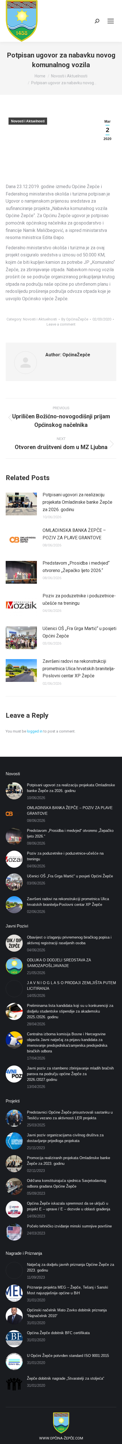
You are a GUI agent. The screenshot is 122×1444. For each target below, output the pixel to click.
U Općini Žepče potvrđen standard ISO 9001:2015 (68, 1356)
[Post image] (21, 504)
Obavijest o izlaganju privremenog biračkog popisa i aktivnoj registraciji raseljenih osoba (69, 940)
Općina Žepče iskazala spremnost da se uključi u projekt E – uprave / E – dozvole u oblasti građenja (68, 1206)
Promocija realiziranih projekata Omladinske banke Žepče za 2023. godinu (68, 1161)
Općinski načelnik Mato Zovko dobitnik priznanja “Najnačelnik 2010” (67, 1313)
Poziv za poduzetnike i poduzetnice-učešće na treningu (79, 599)
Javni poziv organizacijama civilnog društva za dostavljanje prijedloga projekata (65, 1138)
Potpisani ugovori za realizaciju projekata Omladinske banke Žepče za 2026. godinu (77, 502)
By (74, 319)
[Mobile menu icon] (110, 21)
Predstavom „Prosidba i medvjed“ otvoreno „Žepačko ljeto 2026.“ (76, 566)
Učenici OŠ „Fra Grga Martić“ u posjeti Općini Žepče (79, 632)
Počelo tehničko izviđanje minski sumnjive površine (69, 1226)
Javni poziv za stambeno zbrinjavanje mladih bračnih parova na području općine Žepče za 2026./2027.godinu (70, 1074)
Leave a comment (61, 324)
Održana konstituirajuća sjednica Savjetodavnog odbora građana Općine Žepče (66, 1183)
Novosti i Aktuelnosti (28, 121)
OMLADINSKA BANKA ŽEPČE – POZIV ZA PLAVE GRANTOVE (74, 534)
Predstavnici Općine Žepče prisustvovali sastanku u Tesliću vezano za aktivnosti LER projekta (70, 1115)
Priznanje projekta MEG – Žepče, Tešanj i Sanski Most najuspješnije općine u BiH (67, 1290)
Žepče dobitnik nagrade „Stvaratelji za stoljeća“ (65, 1378)
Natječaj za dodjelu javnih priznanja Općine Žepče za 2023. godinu (70, 1267)
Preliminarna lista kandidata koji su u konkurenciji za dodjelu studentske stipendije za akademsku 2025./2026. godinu (70, 1011)
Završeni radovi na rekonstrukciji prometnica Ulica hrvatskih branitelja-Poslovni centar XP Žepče (79, 668)
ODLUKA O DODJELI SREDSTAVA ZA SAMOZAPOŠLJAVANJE (59, 963)
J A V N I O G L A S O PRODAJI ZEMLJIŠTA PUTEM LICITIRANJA (71, 986)
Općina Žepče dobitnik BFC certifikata (58, 1333)
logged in (35, 731)
